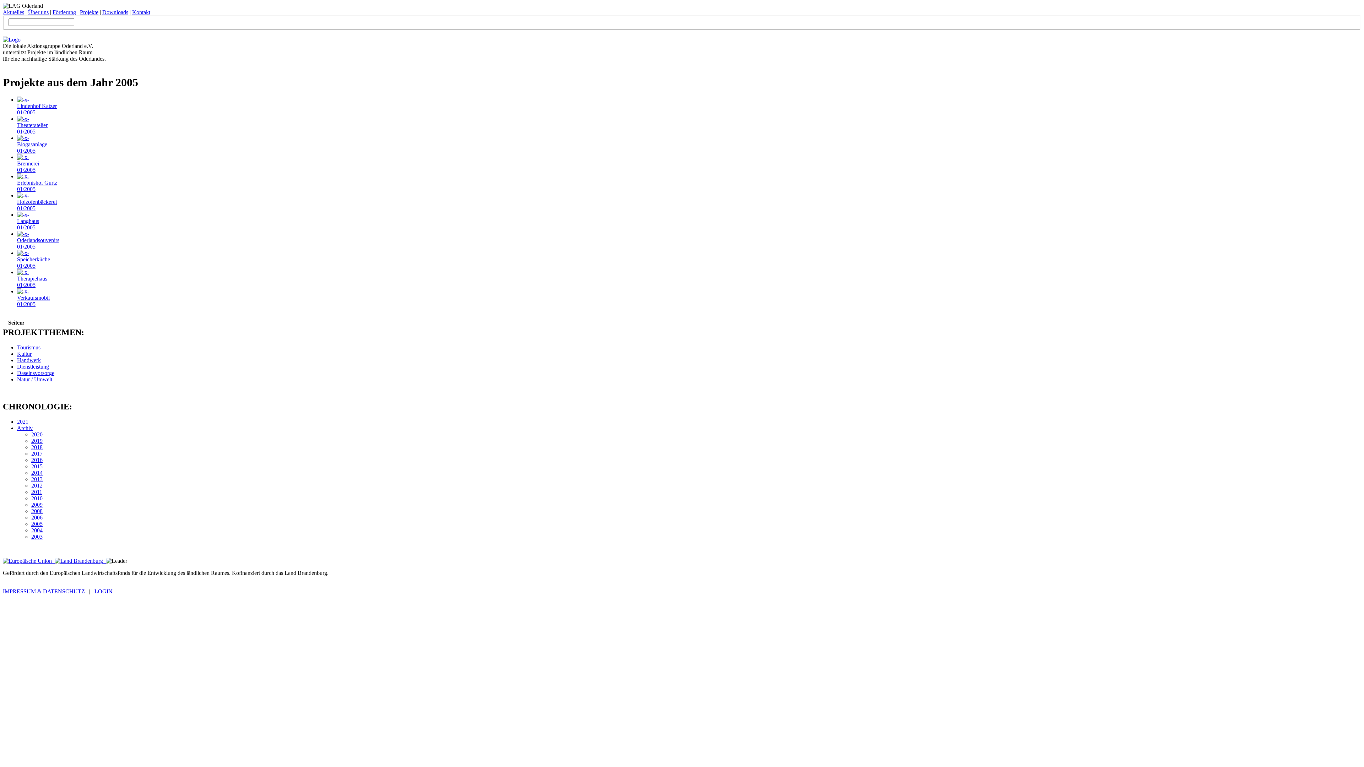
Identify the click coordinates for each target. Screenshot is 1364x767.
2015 (37, 466)
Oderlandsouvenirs (38, 243)
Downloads (115, 12)
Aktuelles (13, 12)
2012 (37, 486)
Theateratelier (32, 128)
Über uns (38, 12)
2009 (37, 505)
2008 (37, 511)
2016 (37, 460)
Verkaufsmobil (33, 301)
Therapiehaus (32, 282)
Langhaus (28, 224)
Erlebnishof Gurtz (37, 186)
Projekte (89, 12)
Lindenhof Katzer (37, 109)
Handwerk (29, 360)
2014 (37, 473)
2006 (37, 518)
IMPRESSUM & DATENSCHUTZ (44, 591)
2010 (37, 498)
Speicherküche (33, 262)
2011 (36, 492)
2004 (37, 530)
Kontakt (141, 12)
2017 (37, 454)
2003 (37, 537)
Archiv (25, 428)
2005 (37, 524)
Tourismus (28, 347)
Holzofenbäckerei (37, 205)
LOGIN (103, 591)
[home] (12, 40)
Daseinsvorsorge (35, 373)
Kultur (24, 354)
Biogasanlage (32, 147)
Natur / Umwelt (34, 379)
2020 (37, 434)
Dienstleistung (33, 367)
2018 (37, 447)
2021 (22, 422)
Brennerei (28, 167)
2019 (37, 441)
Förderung (64, 12)
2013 (37, 479)
